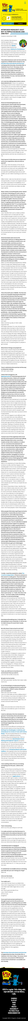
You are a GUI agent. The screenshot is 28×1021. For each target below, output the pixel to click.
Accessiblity (14, 1009)
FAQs (14, 1005)
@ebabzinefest (6, 376)
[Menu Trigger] (25, 3)
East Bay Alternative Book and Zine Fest (12, 63)
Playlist (14, 1000)
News (14, 1003)
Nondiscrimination (14, 1013)
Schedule (14, 998)
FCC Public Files (14, 1011)
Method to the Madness (18, 49)
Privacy (14, 1007)
